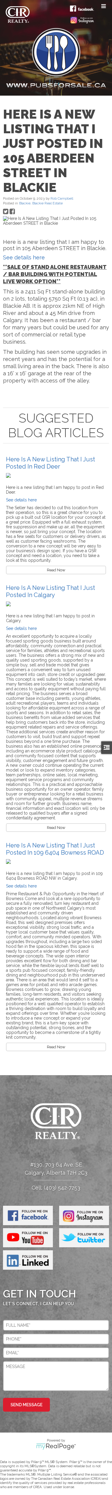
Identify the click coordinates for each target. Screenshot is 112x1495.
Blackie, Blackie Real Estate (41, 203)
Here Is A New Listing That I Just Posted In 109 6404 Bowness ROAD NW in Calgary (55, 852)
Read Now (56, 570)
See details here (24, 257)
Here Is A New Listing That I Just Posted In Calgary (50, 591)
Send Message (26, 1404)
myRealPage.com (56, 1446)
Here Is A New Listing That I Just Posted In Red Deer (50, 463)
